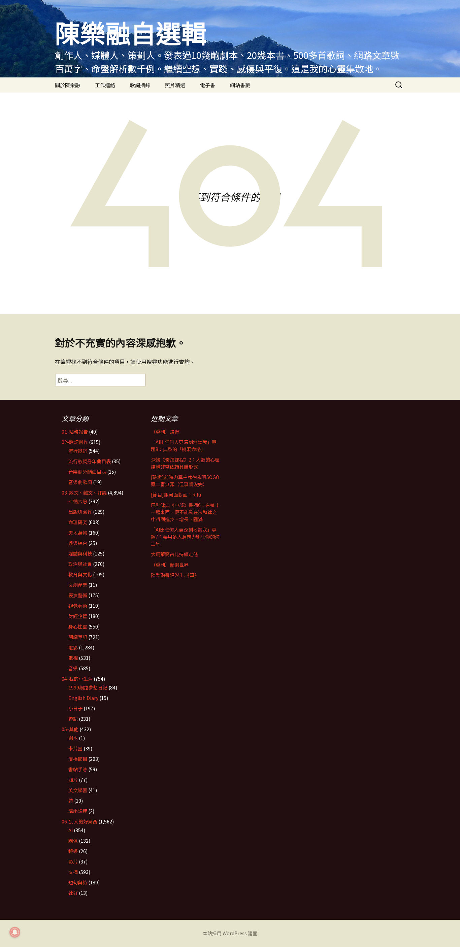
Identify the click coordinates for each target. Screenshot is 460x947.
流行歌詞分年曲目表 (89, 461)
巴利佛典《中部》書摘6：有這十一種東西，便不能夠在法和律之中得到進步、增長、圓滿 (185, 512)
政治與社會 (80, 564)
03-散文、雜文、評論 (84, 492)
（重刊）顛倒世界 (170, 564)
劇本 (73, 738)
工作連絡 (105, 85)
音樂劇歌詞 (80, 482)
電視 (73, 657)
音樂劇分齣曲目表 (87, 471)
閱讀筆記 (77, 637)
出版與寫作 (80, 511)
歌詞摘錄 (140, 85)
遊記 (73, 718)
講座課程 (77, 811)
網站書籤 (240, 85)
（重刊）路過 (165, 431)
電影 (73, 647)
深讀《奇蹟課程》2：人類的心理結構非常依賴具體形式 (185, 463)
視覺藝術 (77, 605)
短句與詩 (77, 882)
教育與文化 (80, 574)
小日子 (75, 708)
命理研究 (77, 522)
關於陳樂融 (67, 85)
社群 (73, 892)
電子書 (207, 85)
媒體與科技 (80, 553)
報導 (73, 851)
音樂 (73, 668)
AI (70, 830)
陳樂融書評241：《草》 (175, 575)
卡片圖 (75, 748)
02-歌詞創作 (75, 442)
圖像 (73, 840)
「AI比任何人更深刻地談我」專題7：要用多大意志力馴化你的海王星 (185, 536)
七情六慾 (77, 501)
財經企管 (77, 616)
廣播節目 (77, 758)
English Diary (83, 698)
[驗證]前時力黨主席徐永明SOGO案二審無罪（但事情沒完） (185, 480)
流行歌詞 (77, 450)
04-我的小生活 (77, 678)
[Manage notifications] (14, 932)
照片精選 (175, 85)
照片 (73, 779)
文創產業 (77, 584)
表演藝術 (77, 595)
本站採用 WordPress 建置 (230, 933)
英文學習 (77, 790)
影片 (73, 861)
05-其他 (70, 729)
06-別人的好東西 (79, 821)
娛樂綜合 (77, 543)
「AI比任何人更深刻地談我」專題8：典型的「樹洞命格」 (184, 445)
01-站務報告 (75, 431)
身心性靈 (77, 626)
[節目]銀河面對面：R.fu (176, 494)
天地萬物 (77, 532)
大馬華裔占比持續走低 (174, 554)
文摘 (73, 872)
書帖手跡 (77, 769)
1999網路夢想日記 (87, 687)
